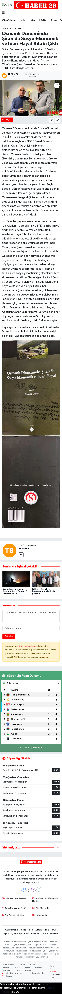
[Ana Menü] (3, 13)
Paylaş (9, 120)
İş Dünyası (24, 933)
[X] (28, 889)
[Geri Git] (7, 5)
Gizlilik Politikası (14, 973)
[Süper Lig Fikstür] (58, 758)
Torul (53, 930)
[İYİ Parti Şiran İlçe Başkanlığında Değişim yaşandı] (46, 579)
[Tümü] (58, 847)
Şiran (53, 20)
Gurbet (54, 933)
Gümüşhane (9, 20)
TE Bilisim (24, 548)
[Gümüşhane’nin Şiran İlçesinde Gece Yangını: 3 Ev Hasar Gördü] (16, 579)
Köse (33, 20)
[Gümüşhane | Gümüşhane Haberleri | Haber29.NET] (36, 5)
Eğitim (14, 933)
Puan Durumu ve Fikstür (16, 908)
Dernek (35, 933)
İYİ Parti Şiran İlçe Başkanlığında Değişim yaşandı (43, 591)
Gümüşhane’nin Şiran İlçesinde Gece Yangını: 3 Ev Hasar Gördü (14, 591)
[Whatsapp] (38, 889)
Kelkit (23, 20)
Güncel (44, 933)
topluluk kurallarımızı (28, 646)
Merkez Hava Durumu (16, 898)
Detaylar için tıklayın (31, 747)
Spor (6, 933)
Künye (9, 976)
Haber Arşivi (41, 915)
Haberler (6, 28)
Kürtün (43, 20)
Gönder (8, 636)
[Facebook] (23, 889)
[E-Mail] (21, 554)
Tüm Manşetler (43, 908)
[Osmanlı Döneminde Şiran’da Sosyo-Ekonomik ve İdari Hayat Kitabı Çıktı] (31, 98)
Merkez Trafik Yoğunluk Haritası (45, 899)
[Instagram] (33, 889)
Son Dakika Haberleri (14, 915)
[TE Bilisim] (9, 550)
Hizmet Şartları (37, 973)
